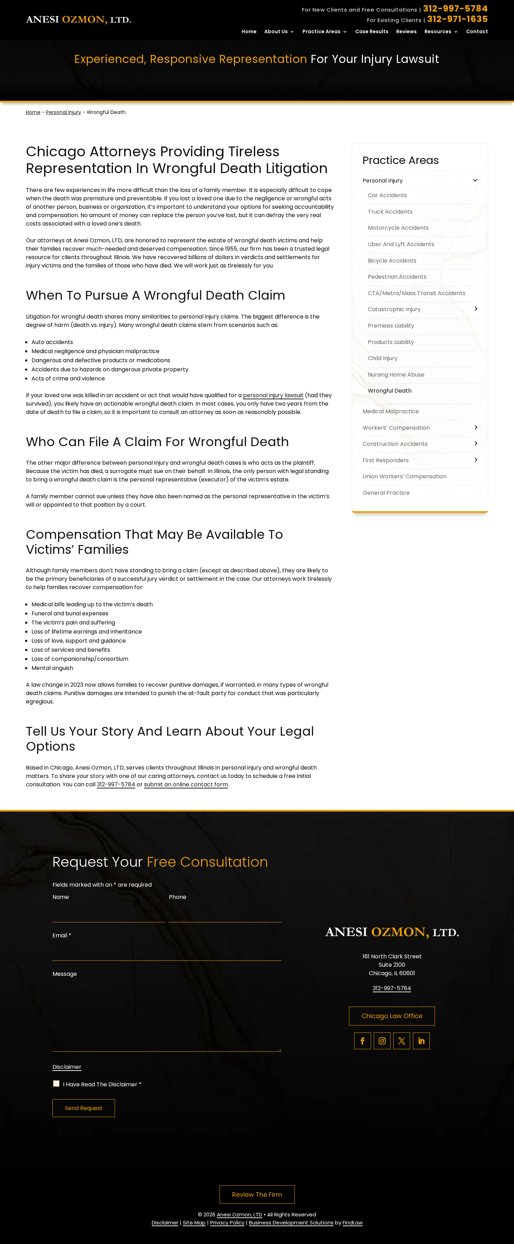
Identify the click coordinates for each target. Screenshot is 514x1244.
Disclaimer (66, 1067)
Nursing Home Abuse (396, 375)
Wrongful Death (390, 391)
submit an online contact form (186, 784)
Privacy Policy (227, 1222)
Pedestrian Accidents (397, 277)
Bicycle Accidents (392, 261)
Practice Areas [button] (321, 32)
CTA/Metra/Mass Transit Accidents (416, 293)
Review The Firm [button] (257, 1194)
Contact (477, 32)
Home (249, 32)
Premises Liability (391, 326)
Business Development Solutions (291, 1222)
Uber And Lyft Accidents (401, 244)
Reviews (406, 32)
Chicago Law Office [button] (392, 1015)
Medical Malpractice (391, 411)
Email (61, 935)
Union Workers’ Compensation (405, 476)
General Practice (386, 493)
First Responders (386, 460)
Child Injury (383, 358)
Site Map (194, 1222)
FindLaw (353, 1222)
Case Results (371, 32)
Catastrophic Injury (394, 309)
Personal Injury (383, 181)
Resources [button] (437, 32)
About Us (276, 32)
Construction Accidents (395, 444)
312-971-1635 (457, 19)
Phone (177, 897)
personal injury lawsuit (273, 395)
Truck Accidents (390, 212)
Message (64, 974)
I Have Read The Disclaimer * (102, 1084)
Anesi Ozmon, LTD (239, 1214)
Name (60, 897)
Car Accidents (387, 195)
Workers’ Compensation (396, 428)
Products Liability (391, 342)
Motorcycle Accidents (398, 228)
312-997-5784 (455, 8)
